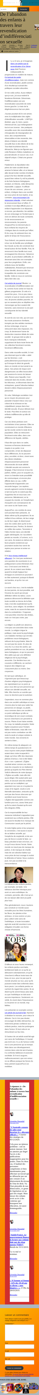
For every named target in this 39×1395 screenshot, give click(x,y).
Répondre (13, 1213)
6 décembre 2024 (14, 1123)
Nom (6, 1343)
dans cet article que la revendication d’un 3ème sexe (21, 66)
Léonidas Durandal (17, 1121)
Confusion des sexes (34, 46)
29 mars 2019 (13, 1276)
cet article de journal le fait (15, 1013)
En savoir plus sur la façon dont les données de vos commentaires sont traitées (19, 1375)
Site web (7, 1359)
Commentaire (9, 1323)
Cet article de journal (13, 283)
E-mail (7, 1351)
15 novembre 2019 (15, 1230)
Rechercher (23, 9)
